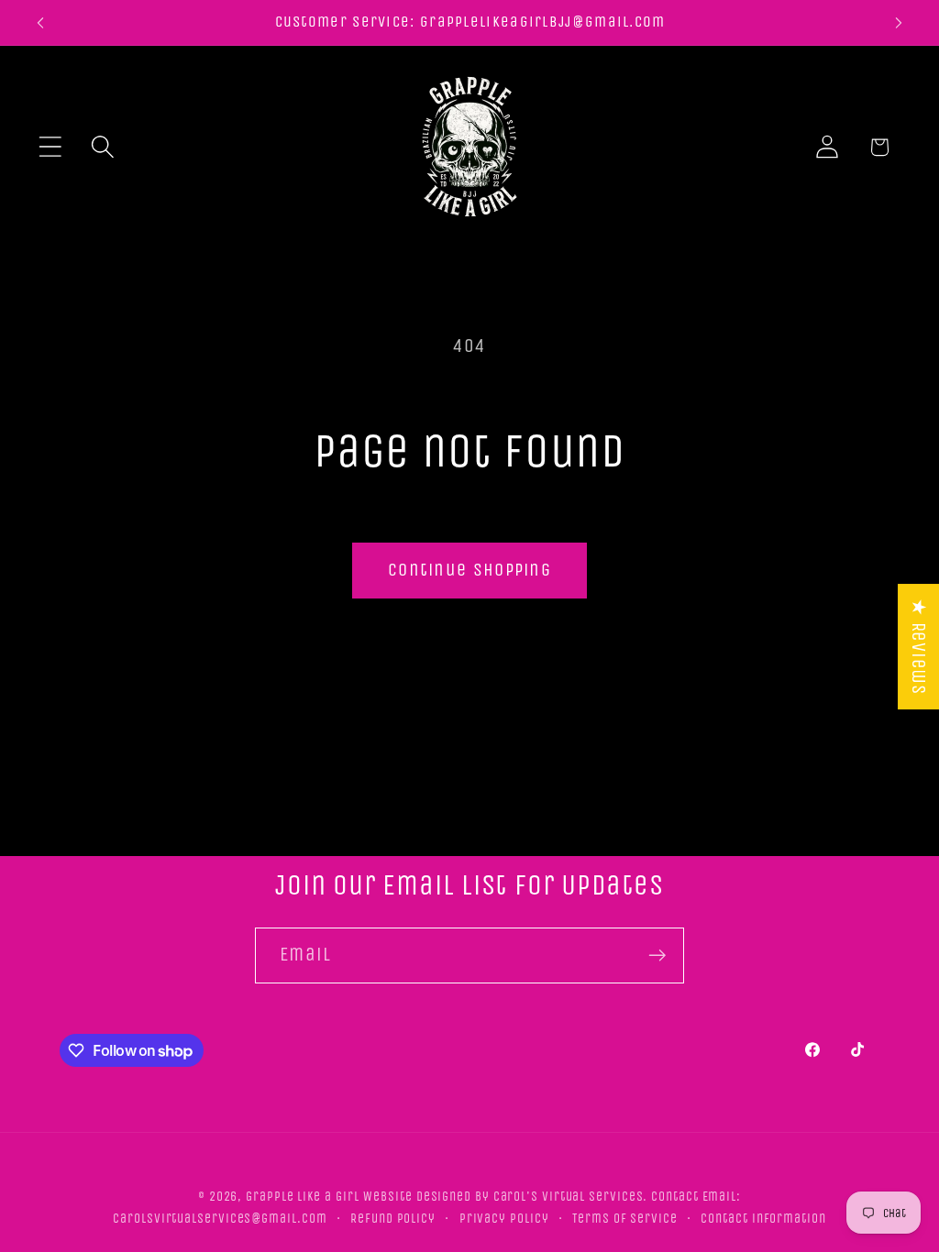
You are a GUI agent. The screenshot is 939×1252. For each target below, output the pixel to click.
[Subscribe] (657, 955)
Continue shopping (469, 569)
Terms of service (625, 1218)
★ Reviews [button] (918, 647)
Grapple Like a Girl (302, 1196)
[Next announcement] (898, 22)
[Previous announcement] (40, 22)
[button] (50, 147)
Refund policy (393, 1218)
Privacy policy (504, 1218)
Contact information (763, 1218)
